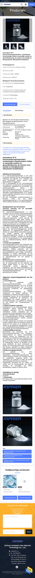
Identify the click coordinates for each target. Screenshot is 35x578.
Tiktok (17, 567)
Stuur (29, 532)
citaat (31, 4)
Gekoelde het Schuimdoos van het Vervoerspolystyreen (13, 456)
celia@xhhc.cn (6, 1)
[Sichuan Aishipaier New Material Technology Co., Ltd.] (7, 4)
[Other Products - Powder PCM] (17, 30)
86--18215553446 (29, 1)
